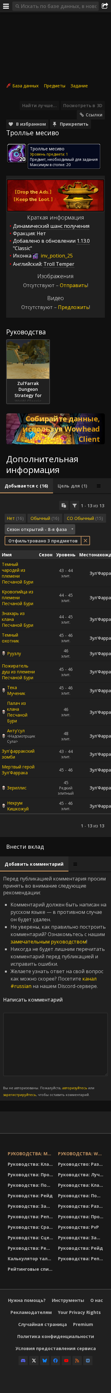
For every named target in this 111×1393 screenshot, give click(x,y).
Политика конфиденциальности (55, 1336)
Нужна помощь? (27, 1300)
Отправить (73, 285)
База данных (25, 86)
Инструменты (68, 1300)
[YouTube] (66, 1360)
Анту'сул (16, 731)
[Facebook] (55, 1360)
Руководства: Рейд (30, 1195)
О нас (96, 1300)
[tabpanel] (55, 665)
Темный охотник (10, 638)
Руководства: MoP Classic (31, 1154)
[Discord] (23, 1360)
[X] (34, 1360)
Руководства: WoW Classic (81, 1154)
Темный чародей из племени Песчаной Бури (17, 573)
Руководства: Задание (31, 1206)
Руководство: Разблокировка (81, 1164)
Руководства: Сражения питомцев (31, 1227)
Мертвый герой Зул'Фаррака (18, 770)
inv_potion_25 (56, 255)
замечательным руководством (48, 941)
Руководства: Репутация (31, 1216)
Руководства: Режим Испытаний (31, 1248)
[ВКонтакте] (87, 1360)
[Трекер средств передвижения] (55, 428)
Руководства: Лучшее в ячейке (81, 1175)
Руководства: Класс (31, 1164)
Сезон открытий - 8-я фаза (37, 529)
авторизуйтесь (74, 1088)
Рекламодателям (31, 1312)
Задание (79, 86)
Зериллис (17, 788)
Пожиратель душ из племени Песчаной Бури (18, 671)
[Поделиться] (105, 6)
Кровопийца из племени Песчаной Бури (17, 597)
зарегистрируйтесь (19, 1094)
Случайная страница (42, 1324)
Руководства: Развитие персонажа (81, 1206)
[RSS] (77, 1360)
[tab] (26, 486)
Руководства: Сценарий (31, 1237)
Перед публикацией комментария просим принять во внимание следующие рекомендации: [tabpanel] (54, 986)
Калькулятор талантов (31, 1258)
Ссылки (94, 115)
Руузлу (14, 653)
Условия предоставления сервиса (55, 1348)
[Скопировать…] (63, 505)
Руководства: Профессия (31, 1175)
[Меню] (6, 6)
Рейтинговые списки (31, 1269)
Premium (83, 1324)
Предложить (73, 307)
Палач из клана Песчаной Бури (17, 712)
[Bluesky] (44, 1360)
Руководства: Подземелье (31, 1185)
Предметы (54, 86)
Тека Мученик (16, 690)
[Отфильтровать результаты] (74, 505)
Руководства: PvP (78, 1227)
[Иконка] (16, 153)
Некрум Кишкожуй (18, 806)
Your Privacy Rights (79, 1312)
